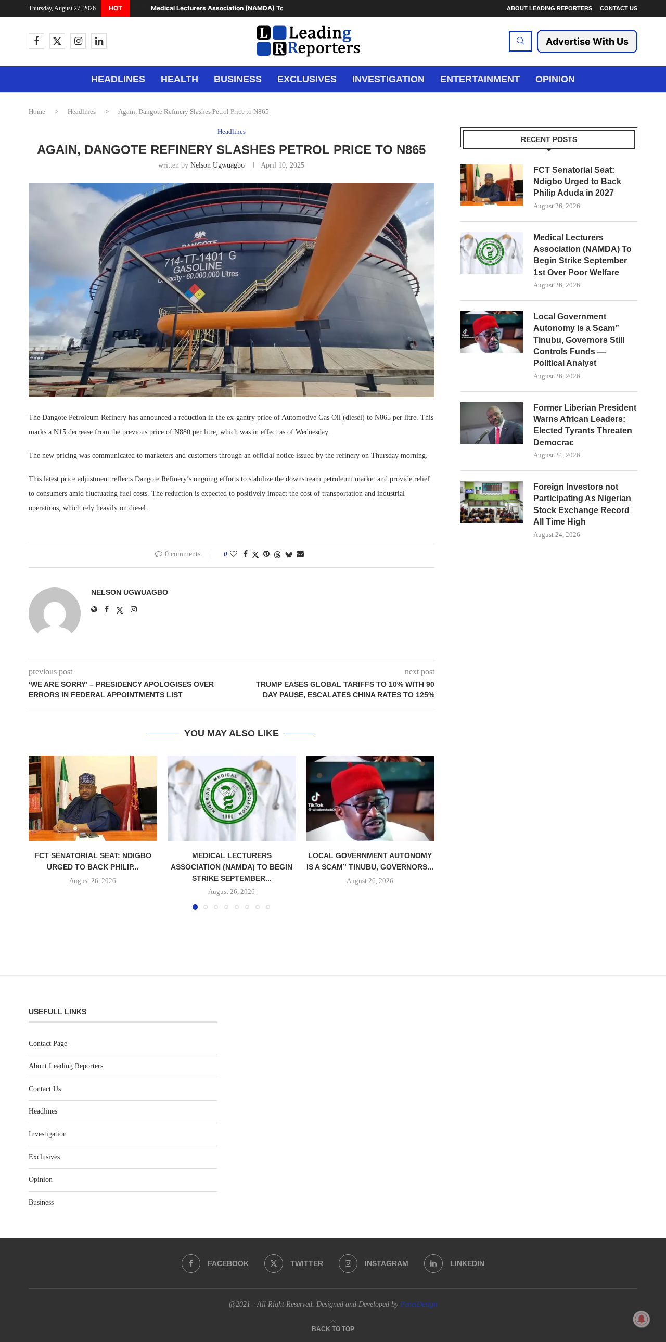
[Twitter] (57, 41)
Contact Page (48, 1043)
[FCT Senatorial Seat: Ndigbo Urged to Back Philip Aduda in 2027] (93, 798)
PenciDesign (418, 1304)
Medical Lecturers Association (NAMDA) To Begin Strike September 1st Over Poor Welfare (582, 255)
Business (238, 79)
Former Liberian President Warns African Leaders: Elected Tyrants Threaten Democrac (584, 425)
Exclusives (307, 79)
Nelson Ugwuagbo (217, 165)
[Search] (520, 41)
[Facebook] (36, 41)
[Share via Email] (300, 554)
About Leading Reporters (549, 8)
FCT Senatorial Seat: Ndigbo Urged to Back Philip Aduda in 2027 (577, 181)
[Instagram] (78, 41)
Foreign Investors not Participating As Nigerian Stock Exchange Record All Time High (582, 504)
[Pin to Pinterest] (266, 554)
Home (37, 112)
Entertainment (480, 79)
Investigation (388, 79)
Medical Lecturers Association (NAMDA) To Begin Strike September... (257, 8)
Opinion (555, 79)
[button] (136, 8)
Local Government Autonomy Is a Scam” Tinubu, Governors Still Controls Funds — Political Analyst (578, 340)
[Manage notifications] (641, 1319)
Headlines (118, 79)
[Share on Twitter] (255, 554)
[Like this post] (233, 554)
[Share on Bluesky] (288, 554)
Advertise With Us (587, 41)
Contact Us (618, 8)
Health (179, 79)
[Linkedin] (99, 41)
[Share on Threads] (277, 554)
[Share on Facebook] (246, 554)
